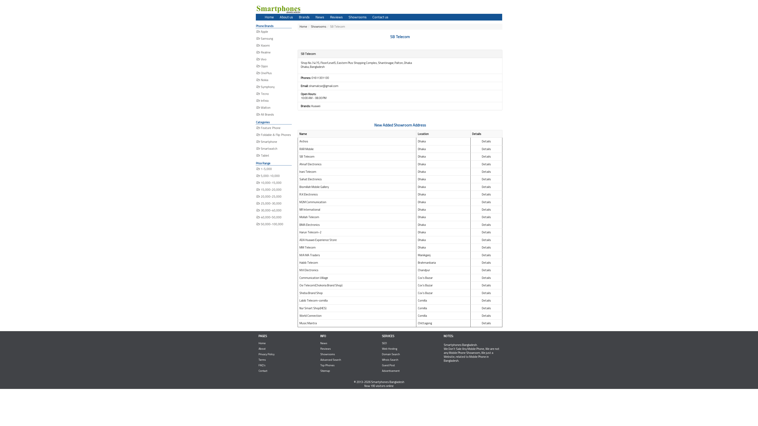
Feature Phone (270, 127)
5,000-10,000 (270, 175)
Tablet (264, 155)
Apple (264, 31)
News (319, 17)
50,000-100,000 (271, 224)
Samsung (266, 38)
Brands (304, 17)
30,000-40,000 (270, 210)
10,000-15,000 (270, 182)
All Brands (267, 114)
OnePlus (266, 73)
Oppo (264, 66)
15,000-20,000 (270, 189)
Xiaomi (265, 45)
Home (269, 17)
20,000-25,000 (270, 196)
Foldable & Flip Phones (275, 134)
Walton (265, 107)
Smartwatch (268, 148)
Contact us (380, 17)
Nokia (264, 80)
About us (286, 17)
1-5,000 (266, 168)
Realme (265, 52)
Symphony (267, 86)
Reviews (336, 17)
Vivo (263, 59)
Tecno (264, 93)
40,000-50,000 (270, 217)
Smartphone (268, 141)
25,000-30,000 (270, 203)
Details (486, 141)
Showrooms (358, 17)
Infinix (264, 100)
